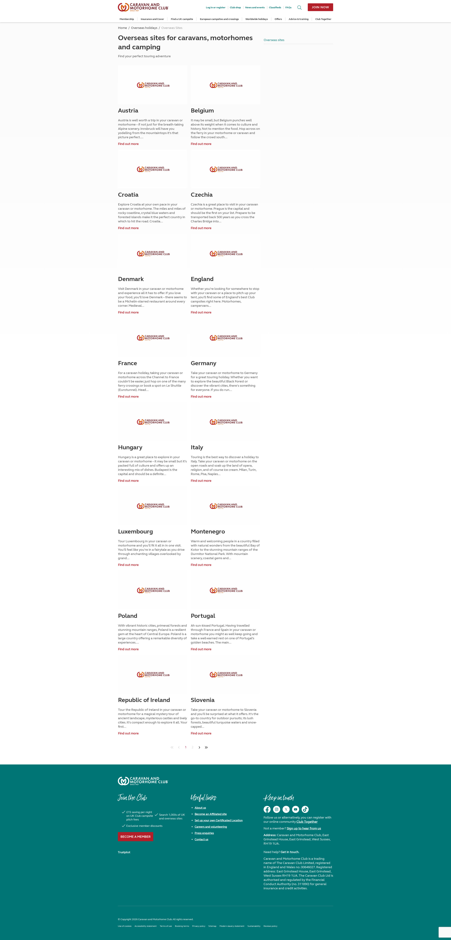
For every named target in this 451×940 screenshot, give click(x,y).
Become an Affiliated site (211, 814)
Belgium (202, 110)
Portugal (203, 616)
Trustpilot (124, 852)
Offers (278, 19)
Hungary (130, 447)
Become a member (136, 837)
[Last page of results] (206, 747)
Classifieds (275, 7)
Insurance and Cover (152, 19)
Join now (320, 7)
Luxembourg (135, 531)
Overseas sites (274, 40)
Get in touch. (290, 852)
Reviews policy (270, 926)
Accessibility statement (146, 926)
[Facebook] (267, 809)
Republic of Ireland (144, 700)
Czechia (202, 194)
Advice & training (298, 19)
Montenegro (208, 531)
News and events (255, 7)
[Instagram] (276, 809)
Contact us (201, 839)
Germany (203, 363)
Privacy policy (198, 926)
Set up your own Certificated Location (219, 820)
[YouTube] (295, 809)
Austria (128, 110)
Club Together (323, 19)
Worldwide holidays (256, 19)
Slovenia (203, 700)
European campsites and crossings (219, 19)
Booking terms (182, 926)
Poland (127, 616)
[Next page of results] (199, 747)
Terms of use (166, 926)
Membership (127, 19)
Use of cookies (124, 926)
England (202, 279)
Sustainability (254, 926)
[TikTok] (305, 809)
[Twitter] (286, 809)
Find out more (128, 144)
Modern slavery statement (232, 926)
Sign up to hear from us (304, 828)
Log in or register (216, 7)
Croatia (128, 194)
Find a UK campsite (182, 19)
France (127, 363)
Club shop (235, 7)
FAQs (288, 7)
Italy (197, 447)
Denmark (131, 279)
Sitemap (212, 926)
